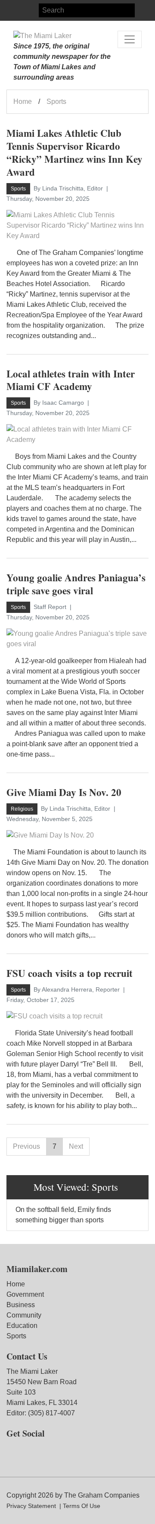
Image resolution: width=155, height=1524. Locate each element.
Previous (26, 1146)
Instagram (29, 10)
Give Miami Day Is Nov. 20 (63, 792)
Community (23, 1315)
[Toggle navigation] (130, 39)
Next (76, 1146)
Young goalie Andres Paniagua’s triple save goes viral (76, 584)
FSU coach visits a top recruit (69, 973)
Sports (16, 1336)
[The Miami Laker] (42, 36)
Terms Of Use (81, 1505)
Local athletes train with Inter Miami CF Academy (70, 380)
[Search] (142, 10)
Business (20, 1304)
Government (25, 1294)
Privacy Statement (31, 1505)
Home (22, 101)
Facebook (13, 10)
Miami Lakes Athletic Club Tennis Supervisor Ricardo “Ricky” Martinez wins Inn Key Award (74, 152)
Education (21, 1325)
